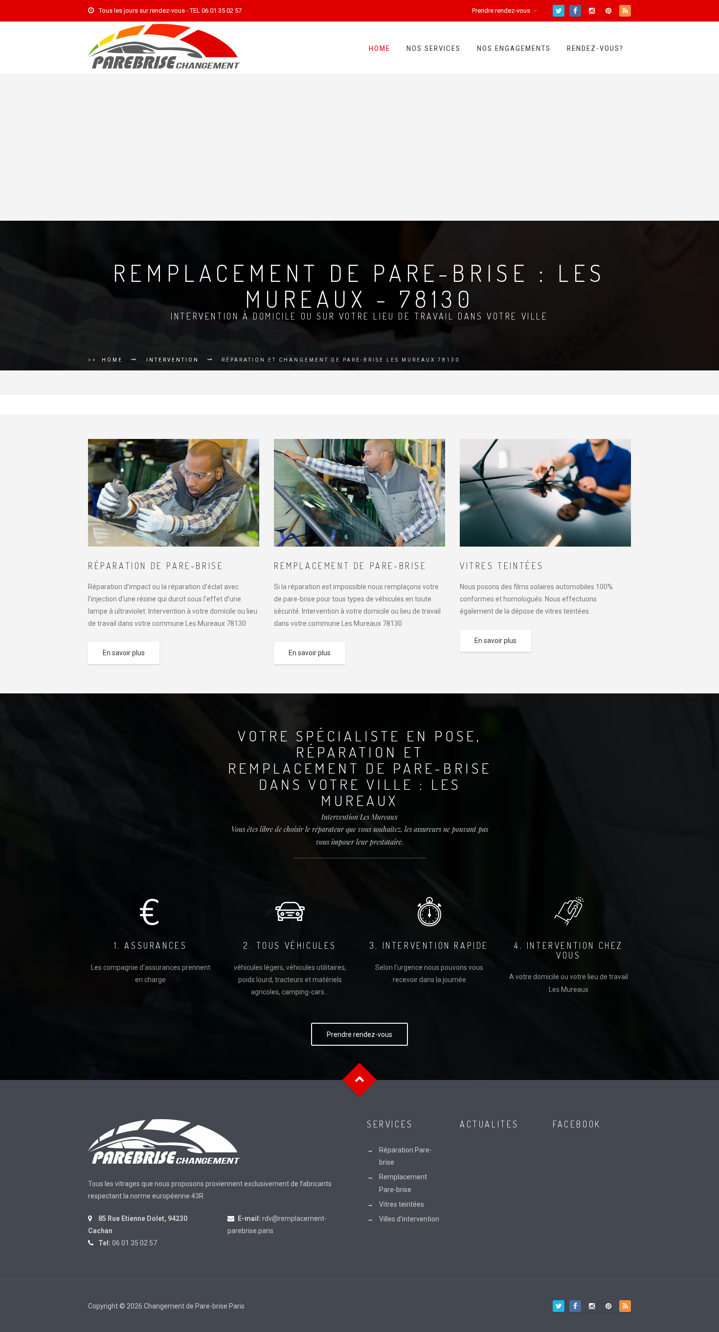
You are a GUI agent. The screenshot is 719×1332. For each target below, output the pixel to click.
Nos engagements (514, 48)
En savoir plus (124, 653)
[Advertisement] (359, 147)
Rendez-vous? (595, 48)
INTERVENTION (172, 360)
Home (379, 48)
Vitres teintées (401, 1204)
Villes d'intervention (409, 1219)
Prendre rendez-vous (501, 10)
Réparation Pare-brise (405, 1156)
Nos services (433, 48)
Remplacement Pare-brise (403, 1183)
